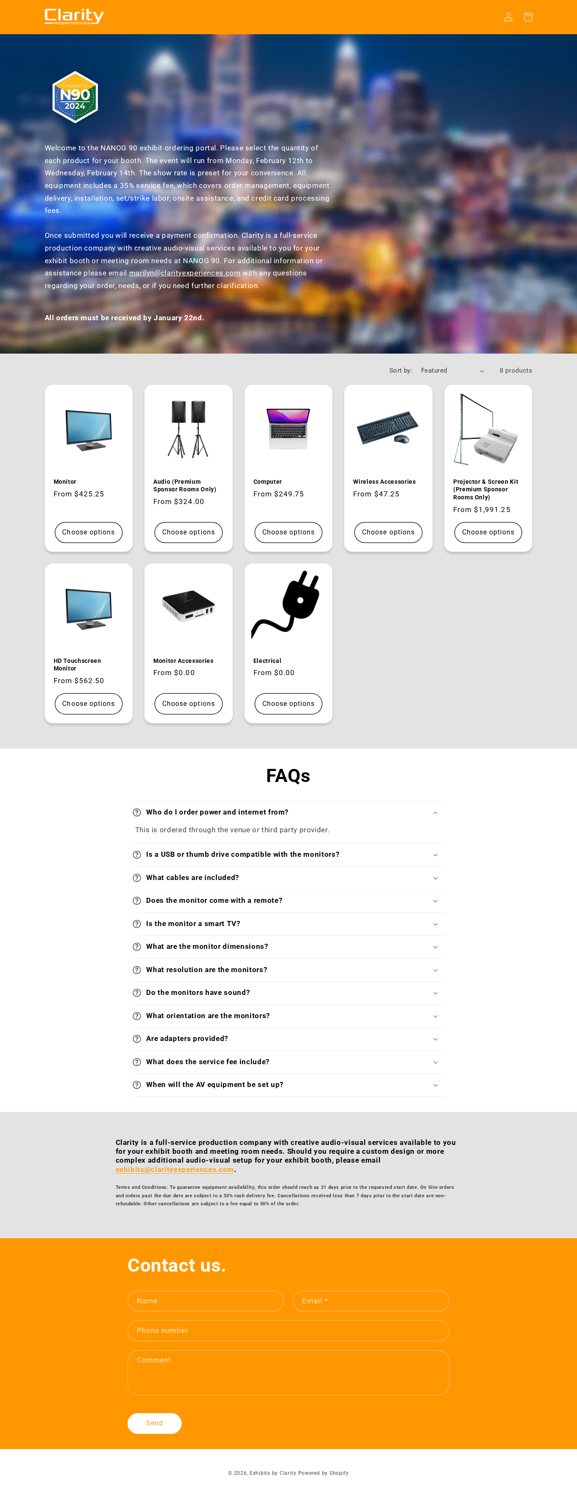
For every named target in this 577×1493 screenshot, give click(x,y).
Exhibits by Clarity (273, 1473)
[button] (288, 812)
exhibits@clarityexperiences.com (175, 1170)
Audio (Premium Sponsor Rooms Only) (185, 485)
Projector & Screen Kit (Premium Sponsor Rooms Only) (486, 489)
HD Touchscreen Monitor (77, 664)
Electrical (267, 660)
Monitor (65, 481)
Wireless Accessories (384, 481)
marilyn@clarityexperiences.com (185, 273)
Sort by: (400, 370)
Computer (267, 481)
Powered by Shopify (323, 1473)
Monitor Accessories (183, 660)
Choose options (88, 532)
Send (154, 1423)
